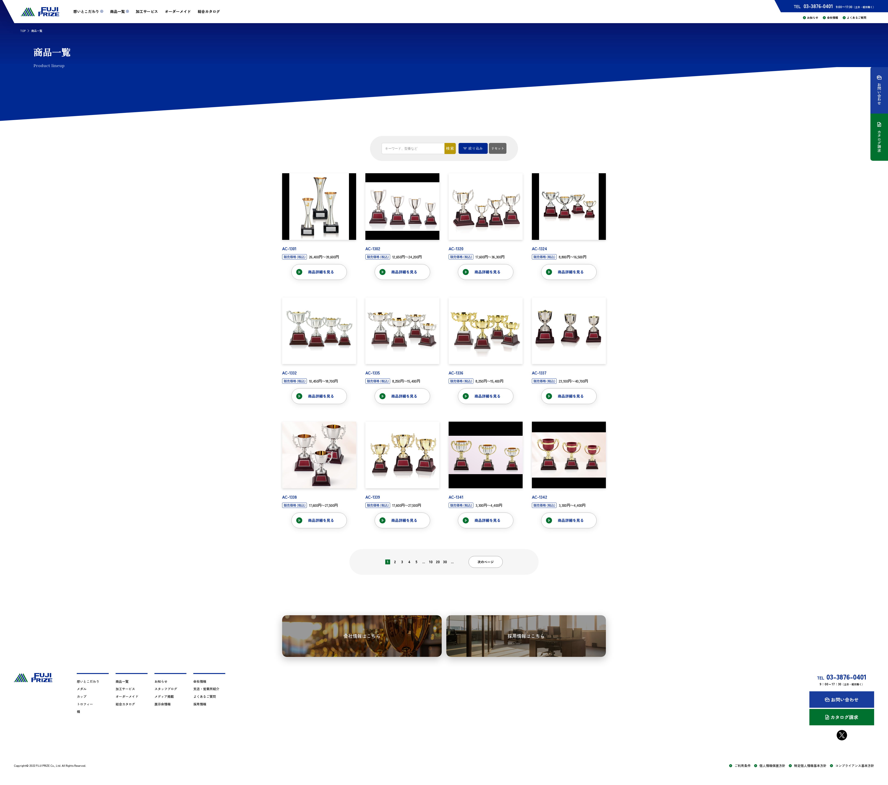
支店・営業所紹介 (206, 688)
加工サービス (147, 11)
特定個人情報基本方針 (810, 765)
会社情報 (832, 17)
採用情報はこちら (526, 636)
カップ (81, 696)
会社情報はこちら (361, 636)
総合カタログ (209, 11)
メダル (81, 688)
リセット (497, 148)
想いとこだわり (88, 681)
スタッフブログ (165, 688)
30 (445, 561)
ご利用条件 (742, 765)
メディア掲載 (164, 696)
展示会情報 (162, 704)
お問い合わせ (845, 699)
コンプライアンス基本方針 (854, 765)
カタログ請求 (844, 717)
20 (438, 561)
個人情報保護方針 (772, 765)
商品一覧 (122, 681)
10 (431, 561)
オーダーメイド (178, 11)
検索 (450, 148)
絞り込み (476, 148)
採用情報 (199, 704)
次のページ (486, 561)
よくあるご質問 (856, 17)
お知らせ (812, 17)
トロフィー (85, 704)
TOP (23, 31)
